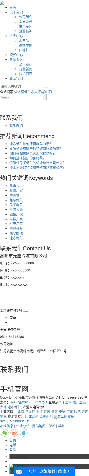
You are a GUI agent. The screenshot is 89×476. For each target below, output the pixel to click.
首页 (12, 7)
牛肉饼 (14, 195)
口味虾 (24, 49)
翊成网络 (31, 416)
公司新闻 (25, 64)
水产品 (24, 40)
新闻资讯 (16, 59)
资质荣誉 (25, 21)
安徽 (62, 411)
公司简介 (25, 16)
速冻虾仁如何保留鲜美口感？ (31, 143)
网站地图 (39, 425)
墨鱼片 (14, 185)
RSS (51, 425)
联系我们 (16, 78)
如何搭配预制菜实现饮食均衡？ (32, 153)
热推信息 (6, 425)
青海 (85, 411)
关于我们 (16, 11)
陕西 (77, 411)
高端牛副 (25, 45)
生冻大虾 (34, 91)
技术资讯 (25, 73)
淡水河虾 (21, 91)
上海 (39, 411)
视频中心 (16, 54)
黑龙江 (30, 411)
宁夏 (3, 416)
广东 (69, 411)
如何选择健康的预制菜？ (27, 157)
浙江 (54, 411)
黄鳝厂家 (16, 190)
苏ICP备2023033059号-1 (28, 402)
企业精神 (25, 30)
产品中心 (16, 35)
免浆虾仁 (16, 199)
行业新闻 (25, 68)
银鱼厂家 (16, 214)
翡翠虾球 (16, 233)
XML (61, 425)
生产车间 (25, 26)
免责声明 (46, 416)
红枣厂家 (16, 223)
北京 (21, 411)
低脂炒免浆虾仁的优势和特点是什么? (37, 162)
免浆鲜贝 (16, 204)
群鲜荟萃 (16, 228)
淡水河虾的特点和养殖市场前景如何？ (37, 167)
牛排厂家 (16, 218)
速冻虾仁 (47, 91)
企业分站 (22, 425)
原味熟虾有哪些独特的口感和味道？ (36, 148)
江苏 (47, 411)
